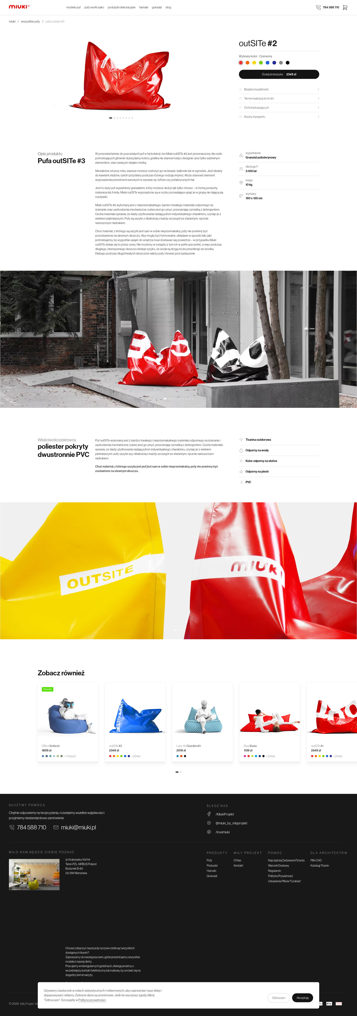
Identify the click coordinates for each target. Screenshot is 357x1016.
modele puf (73, 7)
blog (168, 7)
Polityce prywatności (92, 1000)
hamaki (143, 7)
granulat (157, 7)
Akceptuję (303, 997)
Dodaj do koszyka (279, 74)
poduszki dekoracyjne (122, 7)
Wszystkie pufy (30, 21)
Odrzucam (278, 997)
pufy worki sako (94, 7)
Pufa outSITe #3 (55, 21)
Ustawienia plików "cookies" (284, 881)
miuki (12, 21)
